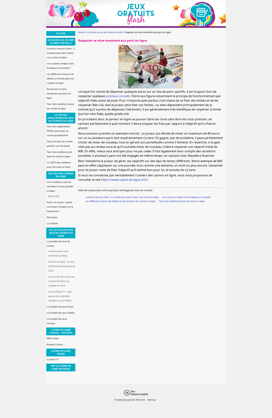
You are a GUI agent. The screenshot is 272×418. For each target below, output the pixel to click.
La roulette (52, 223)
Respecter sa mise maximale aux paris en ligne (59, 93)
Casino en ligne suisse (61, 352)
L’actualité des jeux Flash (60, 306)
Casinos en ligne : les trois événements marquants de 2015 (61, 266)
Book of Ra (53, 196)
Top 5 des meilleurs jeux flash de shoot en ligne (59, 154)
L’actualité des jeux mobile (61, 313)
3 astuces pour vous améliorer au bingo (58, 253)
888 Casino (53, 338)
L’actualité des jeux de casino (58, 243)
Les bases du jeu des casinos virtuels (61, 41)
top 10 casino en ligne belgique (61, 367)
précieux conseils (118, 96)
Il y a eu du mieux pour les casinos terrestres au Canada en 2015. (61, 281)
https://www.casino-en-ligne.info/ (124, 180)
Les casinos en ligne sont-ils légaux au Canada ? (186, 197)
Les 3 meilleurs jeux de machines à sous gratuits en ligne (60, 186)
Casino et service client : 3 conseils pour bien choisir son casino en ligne (122, 197)
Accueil (61, 33)
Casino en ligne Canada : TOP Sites (60, 331)
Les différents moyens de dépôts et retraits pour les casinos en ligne (120, 201)
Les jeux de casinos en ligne (60, 175)
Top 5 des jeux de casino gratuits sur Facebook (60, 143)
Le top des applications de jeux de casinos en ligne (61, 118)
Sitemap (151, 399)
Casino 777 (53, 359)
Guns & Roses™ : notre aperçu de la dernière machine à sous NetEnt (60, 296)
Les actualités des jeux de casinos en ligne (61, 233)
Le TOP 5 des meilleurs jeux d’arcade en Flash (59, 164)
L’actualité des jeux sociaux (57, 321)
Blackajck (52, 217)
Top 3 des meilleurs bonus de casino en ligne (182, 201)
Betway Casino (55, 344)
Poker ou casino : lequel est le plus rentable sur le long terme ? (60, 207)
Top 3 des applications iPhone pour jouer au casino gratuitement (58, 131)
